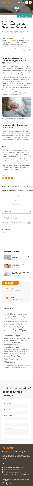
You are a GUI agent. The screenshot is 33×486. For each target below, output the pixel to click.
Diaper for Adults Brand (24, 333)
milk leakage (11, 40)
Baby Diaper (21, 324)
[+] (25, 223)
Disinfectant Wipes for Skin (9, 338)
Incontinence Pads (11, 347)
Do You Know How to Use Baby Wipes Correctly (20, 273)
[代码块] (18, 223)
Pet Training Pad (13, 353)
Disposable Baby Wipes (10, 340)
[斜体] (6, 223)
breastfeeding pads (7, 47)
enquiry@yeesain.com (17, 299)
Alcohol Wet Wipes (19, 318)
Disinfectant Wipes (12, 335)
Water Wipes (8, 359)
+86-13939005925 (16, 290)
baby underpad (8, 331)
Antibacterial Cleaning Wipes (21, 321)
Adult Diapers (8, 317)
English (21, 2)
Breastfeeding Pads (9, 33)
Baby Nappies (20, 327)
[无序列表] (14, 223)
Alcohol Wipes (9, 321)
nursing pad (17, 351)
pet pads (6, 353)
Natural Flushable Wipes (23, 349)
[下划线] (8, 223)
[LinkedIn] (9, 178)
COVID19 (16, 333)
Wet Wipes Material (9, 365)
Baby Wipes (19, 330)
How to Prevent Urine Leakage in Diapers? (20, 256)
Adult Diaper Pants (22, 314)
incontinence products (10, 349)
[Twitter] (6, 178)
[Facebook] (3, 178)
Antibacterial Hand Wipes (9, 324)
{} (22, 223)
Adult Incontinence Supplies (20, 317)
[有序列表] (12, 223)
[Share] (12, 178)
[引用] (16, 223)
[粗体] (3, 223)
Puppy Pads (16, 356)
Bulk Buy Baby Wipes (8, 333)
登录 (29, 211)
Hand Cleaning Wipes (15, 342)
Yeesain (7, 367)
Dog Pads (27, 340)
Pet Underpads (21, 353)
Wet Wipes (10, 362)
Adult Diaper (10, 313)
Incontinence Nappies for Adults (11, 344)
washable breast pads (8, 159)
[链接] (20, 223)
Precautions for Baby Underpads (18, 264)
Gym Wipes (6, 342)
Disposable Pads (21, 340)
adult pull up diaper (9, 319)
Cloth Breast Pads (19, 33)
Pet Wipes (7, 356)
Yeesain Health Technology (19, 368)
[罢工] (10, 223)
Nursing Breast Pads (8, 351)
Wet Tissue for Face (18, 359)
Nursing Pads (24, 351)
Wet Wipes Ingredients (22, 363)
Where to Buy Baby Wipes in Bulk (22, 365)
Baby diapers (9, 327)
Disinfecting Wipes (22, 338)
